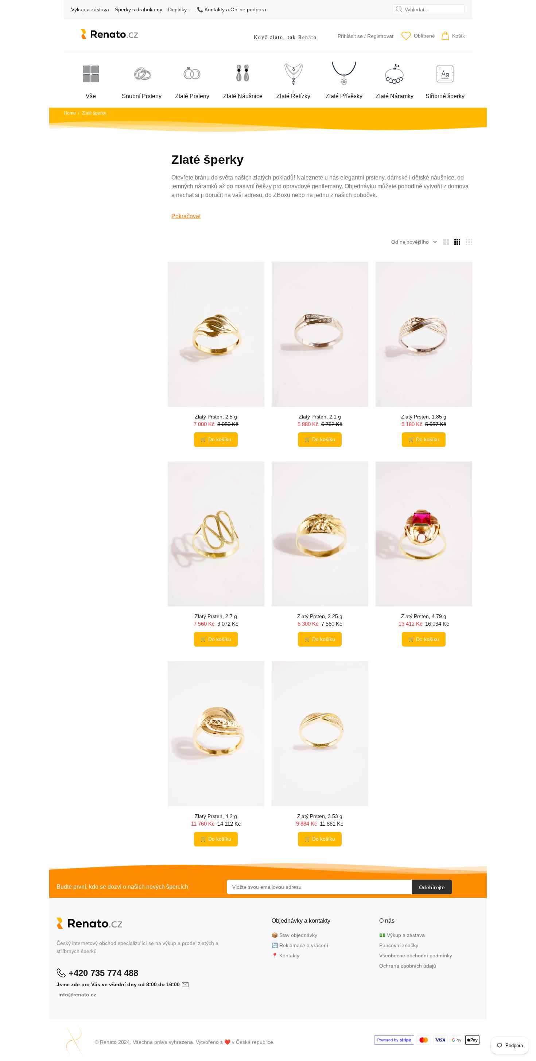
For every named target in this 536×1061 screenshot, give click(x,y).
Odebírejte (432, 887)
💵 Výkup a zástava (402, 935)
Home (70, 113)
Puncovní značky (398, 945)
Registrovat (380, 36)
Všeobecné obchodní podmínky (415, 955)
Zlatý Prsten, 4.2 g (216, 816)
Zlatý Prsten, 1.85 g (423, 417)
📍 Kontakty (285, 955)
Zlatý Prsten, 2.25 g (319, 616)
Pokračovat (186, 216)
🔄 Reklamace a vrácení (300, 945)
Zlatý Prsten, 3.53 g (319, 816)
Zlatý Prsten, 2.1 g (320, 417)
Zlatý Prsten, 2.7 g (216, 616)
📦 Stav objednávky (294, 935)
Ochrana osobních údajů (407, 966)
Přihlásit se (350, 36)
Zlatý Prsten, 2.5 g (216, 417)
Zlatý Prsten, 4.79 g (423, 616)
